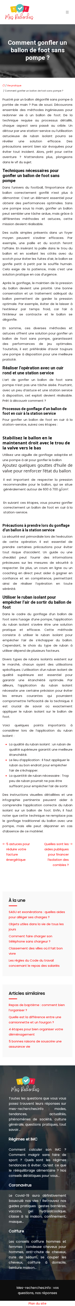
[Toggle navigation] (67, 12)
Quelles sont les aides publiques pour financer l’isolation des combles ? (56, 854)
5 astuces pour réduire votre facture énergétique (18, 852)
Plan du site (37, 1303)
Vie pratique (14, 85)
